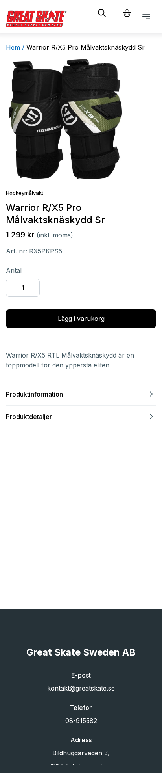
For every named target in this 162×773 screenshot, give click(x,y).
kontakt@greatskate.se (81, 688)
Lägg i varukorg (81, 318)
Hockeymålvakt (24, 193)
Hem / (15, 47)
